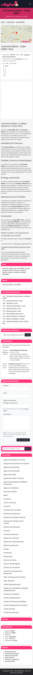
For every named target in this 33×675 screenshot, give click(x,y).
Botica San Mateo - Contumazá (15, 316)
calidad (11, 268)
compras (5, 270)
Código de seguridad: (9, 400)
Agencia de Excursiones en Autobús (16, 463)
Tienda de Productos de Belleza (15, 601)
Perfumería (8, 553)
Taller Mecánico (9, 581)
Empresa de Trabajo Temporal (14, 517)
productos (16, 272)
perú (15, 268)
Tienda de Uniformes (11, 612)
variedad (23, 272)
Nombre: (6, 385)
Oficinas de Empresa (11, 545)
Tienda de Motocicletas (12, 598)
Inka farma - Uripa (12, 303)
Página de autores (10, 651)
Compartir (27, 55)
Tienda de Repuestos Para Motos (15, 605)
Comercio (7, 506)
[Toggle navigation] (30, 4)
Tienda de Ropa (9, 609)
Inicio (3, 22)
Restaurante (8, 556)
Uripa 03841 (20, 22)
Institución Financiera (11, 538)
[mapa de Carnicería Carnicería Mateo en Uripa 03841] (16, 248)
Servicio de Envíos (10, 560)
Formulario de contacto (12, 653)
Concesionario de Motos (12, 510)
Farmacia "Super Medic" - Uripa (15, 306)
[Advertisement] (16, 100)
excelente (5, 268)
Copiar (28, 335)
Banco (6, 495)
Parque (6, 549)
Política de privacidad (11, 655)
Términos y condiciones (12, 659)
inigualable (5, 274)
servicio (10, 272)
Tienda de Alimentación (12, 584)
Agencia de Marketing (11, 467)
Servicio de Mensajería (12, 564)
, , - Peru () (11, 235)
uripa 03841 (20, 268)
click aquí (18, 59)
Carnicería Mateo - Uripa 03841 (11, 284)
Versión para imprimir (9, 57)
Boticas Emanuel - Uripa (13, 311)
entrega (27, 268)
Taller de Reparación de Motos (15, 577)
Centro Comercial (10, 503)
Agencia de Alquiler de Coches (14, 460)
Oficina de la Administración (14, 542)
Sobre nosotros (9, 657)
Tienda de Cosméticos (11, 594)
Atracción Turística (10, 491)
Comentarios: (7, 414)
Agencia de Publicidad (12, 471)
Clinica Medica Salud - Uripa (14, 313)
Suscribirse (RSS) (10, 661)
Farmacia (7, 531)
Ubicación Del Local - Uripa (14, 301)
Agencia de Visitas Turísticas (14, 478)
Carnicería (10, 22)
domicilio (11, 270)
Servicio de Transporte (12, 567)
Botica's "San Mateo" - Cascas (15, 319)
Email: (5, 393)
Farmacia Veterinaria (11, 534)
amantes (5, 272)
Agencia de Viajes (10, 474)
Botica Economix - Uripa (13, 308)
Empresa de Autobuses (12, 514)
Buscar (28, 449)
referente (23, 270)
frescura (17, 270)
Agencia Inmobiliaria (11, 488)
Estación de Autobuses (12, 527)
